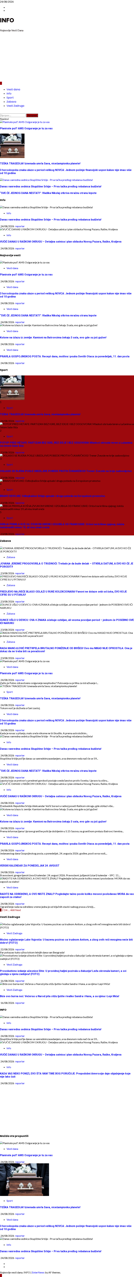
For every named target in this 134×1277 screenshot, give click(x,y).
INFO (7, 20)
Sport (10, 97)
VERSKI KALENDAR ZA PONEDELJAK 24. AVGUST (29, 865)
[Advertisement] (67, 57)
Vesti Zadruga (15, 106)
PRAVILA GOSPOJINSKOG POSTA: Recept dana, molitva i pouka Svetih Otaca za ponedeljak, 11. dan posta (64, 356)
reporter (20, 226)
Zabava (11, 102)
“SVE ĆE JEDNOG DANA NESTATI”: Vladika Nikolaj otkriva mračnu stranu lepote (48, 315)
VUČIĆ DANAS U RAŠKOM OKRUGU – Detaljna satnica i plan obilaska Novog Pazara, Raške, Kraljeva (60, 241)
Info (9, 93)
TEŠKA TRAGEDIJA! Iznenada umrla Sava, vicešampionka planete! (40, 414)
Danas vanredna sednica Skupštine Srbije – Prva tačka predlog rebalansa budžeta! (50, 219)
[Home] (1, 83)
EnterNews (38, 1272)
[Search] (1, 112)
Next (18, 910)
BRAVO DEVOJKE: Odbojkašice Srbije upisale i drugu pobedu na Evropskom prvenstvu (52, 496)
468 (12, 910)
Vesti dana (13, 89)
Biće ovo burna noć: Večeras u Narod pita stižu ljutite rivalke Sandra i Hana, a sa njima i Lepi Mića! (59, 996)
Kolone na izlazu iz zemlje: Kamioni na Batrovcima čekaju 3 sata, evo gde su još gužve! (53, 337)
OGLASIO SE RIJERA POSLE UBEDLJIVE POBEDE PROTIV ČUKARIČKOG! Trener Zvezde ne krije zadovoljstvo (66, 471)
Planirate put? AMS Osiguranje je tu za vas (26, 274)
